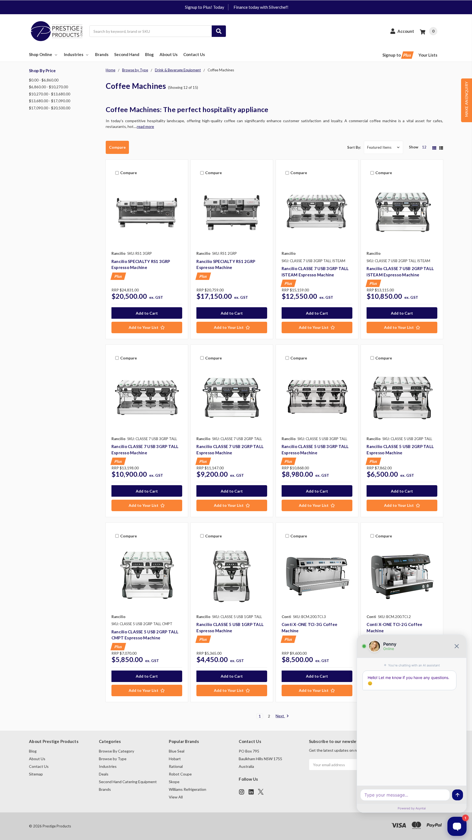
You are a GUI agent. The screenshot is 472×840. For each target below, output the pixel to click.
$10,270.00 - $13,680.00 (49, 94)
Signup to (397, 54)
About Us (169, 54)
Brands (101, 54)
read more (145, 126)
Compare (117, 147)
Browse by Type (112, 758)
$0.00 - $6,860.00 (43, 80)
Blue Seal (176, 751)
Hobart (175, 758)
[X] (261, 792)
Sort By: (354, 147)
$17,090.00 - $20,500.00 (49, 108)
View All (176, 797)
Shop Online (40, 54)
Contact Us (194, 54)
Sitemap (36, 774)
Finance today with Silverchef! (261, 7)
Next (280, 716)
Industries (73, 54)
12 (424, 147)
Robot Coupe (180, 774)
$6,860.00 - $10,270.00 (48, 87)
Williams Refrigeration (187, 789)
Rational (176, 766)
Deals (103, 774)
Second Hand (126, 54)
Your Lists (427, 54)
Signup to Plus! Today (204, 7)
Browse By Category (116, 751)
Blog (149, 54)
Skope (174, 781)
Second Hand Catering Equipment (128, 781)
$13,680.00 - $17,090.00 (49, 101)
